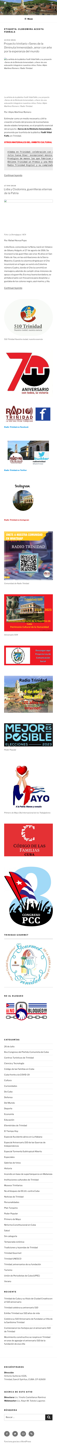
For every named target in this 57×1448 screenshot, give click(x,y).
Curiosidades (10, 1086)
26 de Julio (9, 1046)
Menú (30, 19)
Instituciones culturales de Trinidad (21, 1180)
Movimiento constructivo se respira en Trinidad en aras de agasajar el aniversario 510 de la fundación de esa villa (27, 1340)
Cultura (7, 1080)
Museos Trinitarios (13, 1185)
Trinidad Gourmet (12, 1253)
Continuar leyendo (13, 175)
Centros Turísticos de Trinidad (19, 1057)
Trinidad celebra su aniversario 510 (21, 1307)
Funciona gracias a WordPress (17, 1441)
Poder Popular (11, 1213)
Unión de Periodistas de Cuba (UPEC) (22, 1275)
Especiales (9, 1157)
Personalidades (11, 1202)
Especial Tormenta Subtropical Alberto (23, 1151)
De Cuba (8, 1091)
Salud (7, 1230)
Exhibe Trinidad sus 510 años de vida (22, 1313)
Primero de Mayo (12, 1219)
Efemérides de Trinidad (15, 1125)
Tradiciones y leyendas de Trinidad (21, 1247)
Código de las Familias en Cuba (19, 1069)
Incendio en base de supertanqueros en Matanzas (28, 1174)
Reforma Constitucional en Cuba (20, 1225)
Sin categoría (10, 1236)
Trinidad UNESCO (12, 1258)
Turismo (8, 1270)
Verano (7, 1281)
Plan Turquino (11, 1208)
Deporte (8, 1108)
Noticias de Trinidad (14, 1197)
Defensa (8, 1097)
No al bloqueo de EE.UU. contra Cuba (21, 1191)
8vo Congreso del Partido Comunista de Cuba (26, 1052)
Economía (9, 1114)
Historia (8, 1168)
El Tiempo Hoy (11, 1131)
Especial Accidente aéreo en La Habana (23, 1137)
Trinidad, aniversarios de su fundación (22, 1264)
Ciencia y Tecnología (14, 1063)
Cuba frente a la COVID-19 (17, 1074)
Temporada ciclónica (14, 1242)
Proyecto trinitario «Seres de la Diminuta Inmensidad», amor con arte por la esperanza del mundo (28, 47)
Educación (9, 1120)
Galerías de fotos (12, 1163)
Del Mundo (9, 1103)
